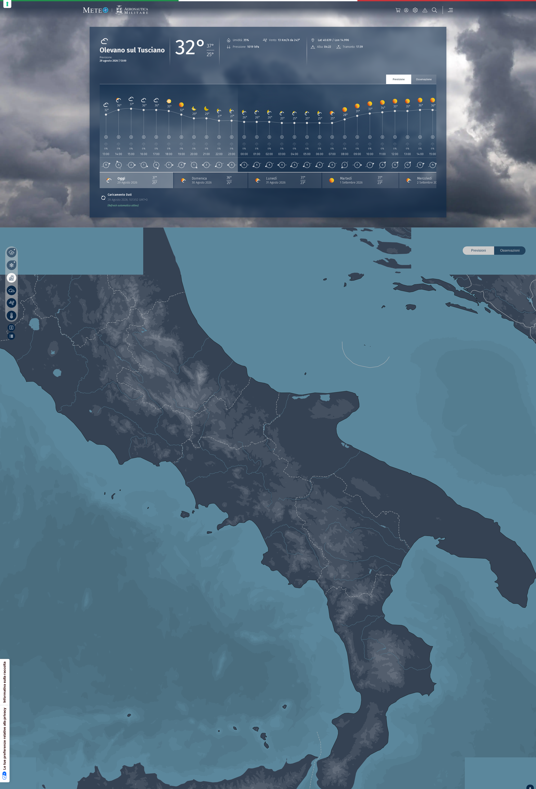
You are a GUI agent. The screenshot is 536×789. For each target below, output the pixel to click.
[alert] (425, 10)
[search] (434, 10)
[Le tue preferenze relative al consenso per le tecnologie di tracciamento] (7, 4)
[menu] (448, 10)
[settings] (415, 10)
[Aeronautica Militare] (131, 10)
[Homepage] (95, 10)
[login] (406, 10)
